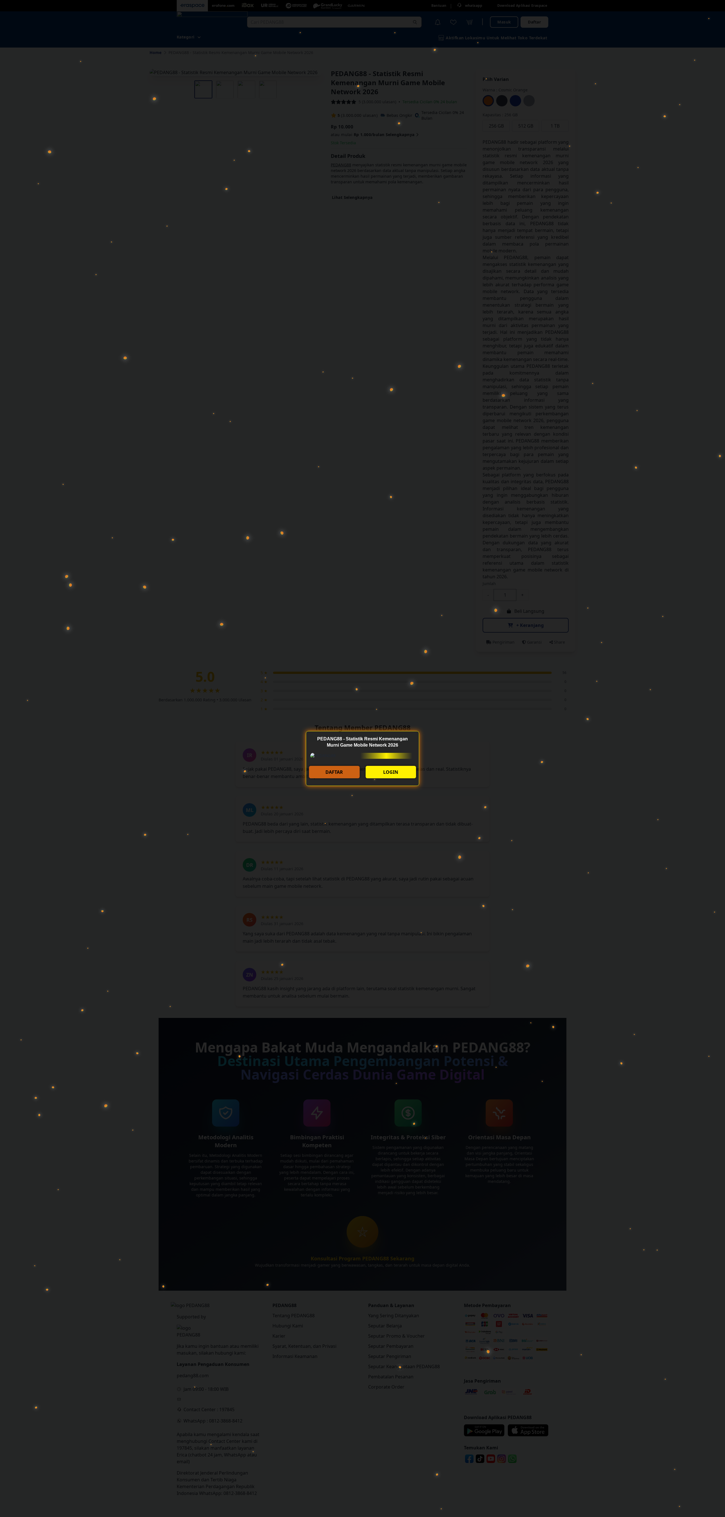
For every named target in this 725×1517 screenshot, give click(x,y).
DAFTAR (334, 772)
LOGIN (390, 772)
